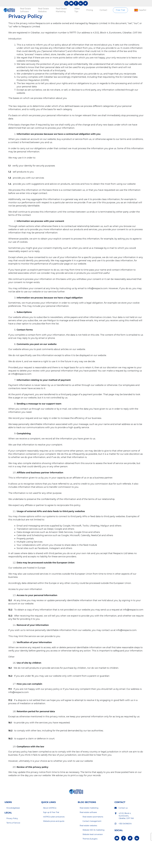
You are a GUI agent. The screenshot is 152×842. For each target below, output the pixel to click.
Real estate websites (88, 825)
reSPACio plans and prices (53, 817)
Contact (103, 10)
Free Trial (120, 10)
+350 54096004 (125, 824)
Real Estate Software (25, 10)
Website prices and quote (53, 821)
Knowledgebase (13, 808)
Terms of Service (13, 823)
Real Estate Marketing (61, 10)
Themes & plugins (90, 839)
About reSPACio (49, 808)
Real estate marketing (89, 808)
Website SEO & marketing (93, 830)
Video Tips (77, 10)
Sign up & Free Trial (51, 812)
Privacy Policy (12, 818)
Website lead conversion (93, 834)
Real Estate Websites (43, 10)
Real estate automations (93, 817)
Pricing (89, 10)
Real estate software (88, 812)
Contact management (92, 821)
